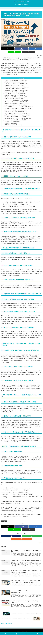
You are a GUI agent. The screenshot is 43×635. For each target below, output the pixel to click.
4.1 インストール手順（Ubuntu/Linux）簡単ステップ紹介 (16, 101)
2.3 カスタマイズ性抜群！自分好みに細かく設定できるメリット (17, 91)
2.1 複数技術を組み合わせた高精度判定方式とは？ (15, 88)
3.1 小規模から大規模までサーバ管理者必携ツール (15, 95)
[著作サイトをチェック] (11, 536)
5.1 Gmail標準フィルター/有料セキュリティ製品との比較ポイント (18, 108)
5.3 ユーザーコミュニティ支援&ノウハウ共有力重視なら (16, 111)
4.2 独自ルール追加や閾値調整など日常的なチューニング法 (16, 103)
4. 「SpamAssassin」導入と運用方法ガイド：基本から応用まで (16, 100)
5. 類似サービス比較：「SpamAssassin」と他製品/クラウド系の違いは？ (18, 106)
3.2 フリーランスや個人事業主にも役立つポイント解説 (16, 96)
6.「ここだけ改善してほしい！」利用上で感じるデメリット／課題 (17, 113)
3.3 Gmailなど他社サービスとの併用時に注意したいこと (16, 98)
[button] (28, 52)
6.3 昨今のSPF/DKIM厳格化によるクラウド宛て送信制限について (18, 118)
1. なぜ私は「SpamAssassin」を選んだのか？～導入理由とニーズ (17, 80)
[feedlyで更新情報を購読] (32, 536)
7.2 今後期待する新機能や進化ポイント (12, 123)
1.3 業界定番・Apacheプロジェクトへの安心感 (14, 85)
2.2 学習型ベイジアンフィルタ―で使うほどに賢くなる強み (16, 90)
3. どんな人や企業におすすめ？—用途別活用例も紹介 (14, 93)
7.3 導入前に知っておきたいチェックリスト (13, 124)
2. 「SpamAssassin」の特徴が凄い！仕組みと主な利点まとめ (16, 86)
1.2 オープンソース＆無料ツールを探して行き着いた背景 (16, 83)
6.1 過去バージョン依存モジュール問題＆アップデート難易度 (17, 114)
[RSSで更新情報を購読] (21, 539)
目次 (20, 78)
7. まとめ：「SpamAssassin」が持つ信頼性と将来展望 (15, 119)
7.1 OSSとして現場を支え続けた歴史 (12, 121)
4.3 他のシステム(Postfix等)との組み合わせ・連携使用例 (16, 105)
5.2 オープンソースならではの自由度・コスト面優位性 (16, 109)
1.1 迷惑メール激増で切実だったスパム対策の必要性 (15, 82)
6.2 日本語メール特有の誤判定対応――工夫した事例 (15, 116)
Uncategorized (4, 521)
